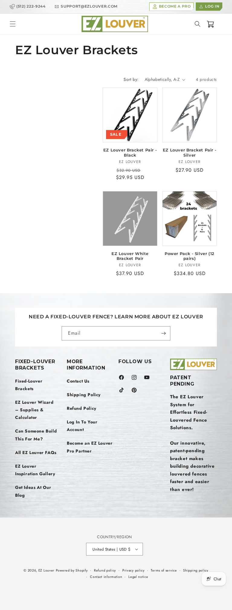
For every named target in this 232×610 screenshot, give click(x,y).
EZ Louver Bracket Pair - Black (130, 152)
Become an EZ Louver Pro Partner (89, 447)
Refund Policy (81, 408)
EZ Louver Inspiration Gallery (35, 470)
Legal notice (138, 576)
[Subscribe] (163, 333)
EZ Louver (46, 570)
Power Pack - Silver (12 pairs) (189, 256)
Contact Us (78, 381)
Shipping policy (195, 570)
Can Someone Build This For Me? (36, 435)
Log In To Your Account (82, 426)
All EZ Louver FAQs (35, 452)
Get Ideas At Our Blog (33, 491)
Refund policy (105, 570)
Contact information (106, 576)
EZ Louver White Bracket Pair (130, 256)
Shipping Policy (84, 395)
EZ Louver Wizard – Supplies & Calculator (34, 409)
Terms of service (164, 570)
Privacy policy (133, 570)
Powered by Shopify (72, 570)
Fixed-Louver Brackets (28, 385)
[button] (12, 24)
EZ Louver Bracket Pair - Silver (189, 152)
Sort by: (131, 79)
